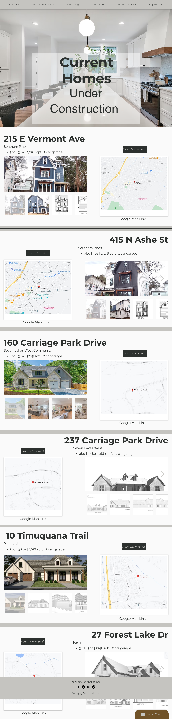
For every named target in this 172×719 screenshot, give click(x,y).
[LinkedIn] (83, 687)
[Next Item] (81, 174)
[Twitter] (93, 687)
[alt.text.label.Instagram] (88, 687)
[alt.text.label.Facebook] (78, 687)
